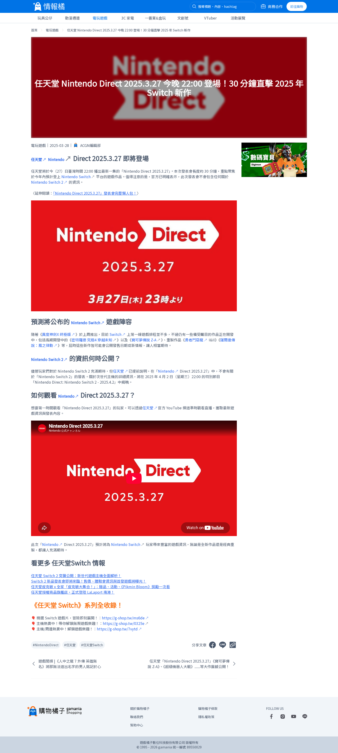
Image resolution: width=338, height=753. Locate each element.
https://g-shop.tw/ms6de (123, 618)
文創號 (182, 18)
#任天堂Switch (92, 645)
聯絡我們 (136, 716)
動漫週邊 (72, 18)
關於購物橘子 (139, 708)
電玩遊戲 (100, 18)
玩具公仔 (44, 18)
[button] (194, 6)
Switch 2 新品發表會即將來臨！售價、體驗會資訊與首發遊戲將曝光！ (88, 581)
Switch (115, 334)
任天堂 (36, 159)
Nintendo (166, 371)
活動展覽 (238, 18)
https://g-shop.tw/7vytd (117, 629)
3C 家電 (127, 18)
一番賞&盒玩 (155, 18)
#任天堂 (70, 645)
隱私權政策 (206, 716)
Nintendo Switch (85, 322)
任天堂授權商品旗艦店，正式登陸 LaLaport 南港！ (73, 592)
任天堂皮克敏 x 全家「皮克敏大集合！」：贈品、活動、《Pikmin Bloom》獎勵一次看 (100, 586)
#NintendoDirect (46, 645)
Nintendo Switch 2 (47, 182)
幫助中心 (136, 725)
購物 (296, 6)
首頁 (34, 30)
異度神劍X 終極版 (56, 334)
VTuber (210, 18)
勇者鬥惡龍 (194, 340)
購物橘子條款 (208, 708)
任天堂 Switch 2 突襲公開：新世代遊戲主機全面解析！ (76, 575)
